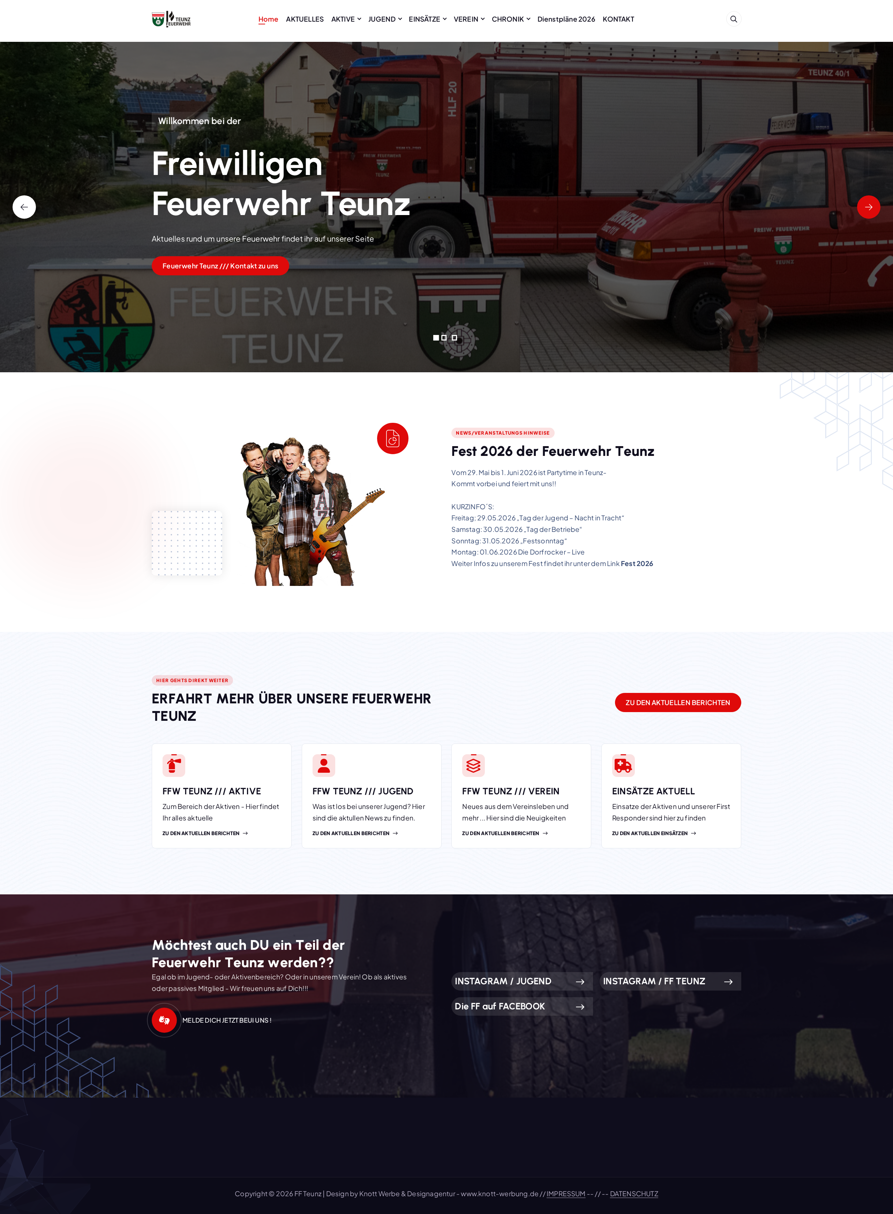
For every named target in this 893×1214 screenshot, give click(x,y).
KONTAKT (618, 19)
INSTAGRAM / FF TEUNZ (654, 981)
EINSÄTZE (424, 19)
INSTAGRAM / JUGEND (503, 981)
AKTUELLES (305, 19)
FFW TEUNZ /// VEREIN (511, 791)
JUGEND (382, 19)
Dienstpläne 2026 (566, 19)
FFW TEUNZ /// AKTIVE (212, 791)
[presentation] (24, 207)
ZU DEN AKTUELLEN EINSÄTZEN (650, 833)
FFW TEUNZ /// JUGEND (363, 791)
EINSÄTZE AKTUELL (653, 791)
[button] (436, 338)
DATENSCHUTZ (634, 1193)
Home (268, 19)
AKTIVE (343, 19)
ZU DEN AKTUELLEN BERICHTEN (678, 702)
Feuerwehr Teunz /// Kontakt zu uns (220, 265)
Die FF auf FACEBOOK (500, 1006)
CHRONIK (508, 19)
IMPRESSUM (566, 1193)
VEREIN (466, 19)
